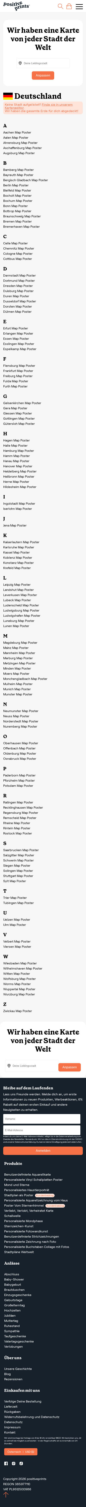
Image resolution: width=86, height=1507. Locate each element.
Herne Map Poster (16, 481)
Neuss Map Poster (16, 716)
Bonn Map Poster (15, 206)
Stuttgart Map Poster (18, 876)
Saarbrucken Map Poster (21, 850)
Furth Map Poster (15, 386)
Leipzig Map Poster (17, 584)
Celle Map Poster (15, 243)
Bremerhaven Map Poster (21, 226)
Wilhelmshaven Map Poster (22, 968)
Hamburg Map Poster (18, 450)
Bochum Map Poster (17, 200)
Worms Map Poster (17, 984)
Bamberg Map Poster (18, 169)
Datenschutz (13, 1422)
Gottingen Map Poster (19, 418)
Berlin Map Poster (16, 185)
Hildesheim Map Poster (19, 487)
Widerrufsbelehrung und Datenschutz (31, 1417)
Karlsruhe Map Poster (18, 547)
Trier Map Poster (15, 897)
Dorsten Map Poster (17, 306)
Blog (7, 1374)
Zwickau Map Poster (17, 1011)
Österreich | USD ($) (20, 1451)
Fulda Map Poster (15, 381)
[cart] (69, 6)
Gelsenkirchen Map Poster (22, 403)
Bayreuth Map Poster (18, 175)
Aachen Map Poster (17, 132)
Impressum (12, 1427)
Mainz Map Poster (16, 647)
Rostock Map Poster (17, 833)
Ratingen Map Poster (18, 802)
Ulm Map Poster (14, 924)
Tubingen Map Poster (18, 903)
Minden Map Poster (17, 668)
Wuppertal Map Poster (19, 989)
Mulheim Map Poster (18, 684)
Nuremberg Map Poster (20, 726)
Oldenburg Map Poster (19, 753)
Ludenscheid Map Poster (21, 605)
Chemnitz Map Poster (18, 248)
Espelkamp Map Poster (19, 349)
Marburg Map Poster (18, 658)
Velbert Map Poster (17, 941)
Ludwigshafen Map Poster (21, 615)
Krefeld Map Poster (17, 568)
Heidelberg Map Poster (20, 471)
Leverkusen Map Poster (20, 595)
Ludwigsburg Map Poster (21, 610)
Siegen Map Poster (16, 865)
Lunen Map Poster (16, 626)
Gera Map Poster (15, 408)
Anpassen (43, 75)
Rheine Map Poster (16, 823)
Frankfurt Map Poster (18, 371)
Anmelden (43, 1150)
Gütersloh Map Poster (19, 423)
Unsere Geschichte (18, 1369)
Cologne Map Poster (18, 253)
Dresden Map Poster (18, 285)
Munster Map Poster (17, 694)
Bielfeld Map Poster (17, 190)
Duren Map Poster (16, 296)
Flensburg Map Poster (19, 365)
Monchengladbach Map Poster (25, 678)
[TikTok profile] (22, 1464)
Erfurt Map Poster (15, 328)
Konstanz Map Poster (18, 562)
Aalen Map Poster (15, 137)
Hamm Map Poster (16, 456)
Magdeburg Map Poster (20, 642)
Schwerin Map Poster (18, 860)
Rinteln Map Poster (16, 828)
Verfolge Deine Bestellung (22, 1401)
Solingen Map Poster (18, 870)
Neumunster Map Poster (20, 711)
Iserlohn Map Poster (17, 508)
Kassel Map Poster (16, 552)
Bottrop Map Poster (17, 211)
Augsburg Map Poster (19, 153)
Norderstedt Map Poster (20, 721)
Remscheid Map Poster (19, 818)
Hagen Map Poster (16, 440)
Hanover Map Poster (17, 466)
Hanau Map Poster (16, 461)
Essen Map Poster (16, 338)
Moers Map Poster (16, 673)
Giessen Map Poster (17, 413)
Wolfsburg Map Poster (19, 978)
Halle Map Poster (15, 445)
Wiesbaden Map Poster (20, 963)
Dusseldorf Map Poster (19, 301)
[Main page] (16, 6)
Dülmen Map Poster (17, 311)
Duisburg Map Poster (18, 291)
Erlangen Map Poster (18, 333)
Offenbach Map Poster (19, 748)
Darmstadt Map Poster (19, 275)
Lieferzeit (10, 1406)
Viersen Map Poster (17, 946)
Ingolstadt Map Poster (19, 503)
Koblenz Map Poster (17, 557)
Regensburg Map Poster (20, 812)
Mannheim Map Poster (19, 653)
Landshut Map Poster (18, 589)
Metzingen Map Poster (19, 663)
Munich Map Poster (17, 689)
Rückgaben (12, 1411)
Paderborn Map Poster (19, 775)
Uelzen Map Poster (16, 919)
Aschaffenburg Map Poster (22, 148)
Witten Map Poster (16, 973)
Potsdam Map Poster (18, 785)
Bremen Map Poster (17, 221)
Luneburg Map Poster (18, 620)
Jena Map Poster (15, 525)
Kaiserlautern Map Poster (21, 542)
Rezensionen (13, 1379)
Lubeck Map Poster (17, 600)
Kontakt (9, 1432)
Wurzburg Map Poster (19, 994)
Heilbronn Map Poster (18, 476)
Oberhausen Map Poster (20, 743)
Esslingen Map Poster (18, 344)
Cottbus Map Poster (17, 258)
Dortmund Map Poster (19, 280)
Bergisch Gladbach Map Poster (25, 180)
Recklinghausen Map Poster (23, 807)
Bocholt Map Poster (17, 195)
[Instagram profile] (15, 1464)
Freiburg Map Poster (18, 376)
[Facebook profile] (7, 1464)
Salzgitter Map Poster (18, 855)
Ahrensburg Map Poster (20, 142)
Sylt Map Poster (14, 881)
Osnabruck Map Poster (19, 758)
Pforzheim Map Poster (19, 780)
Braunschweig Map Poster (22, 216)
